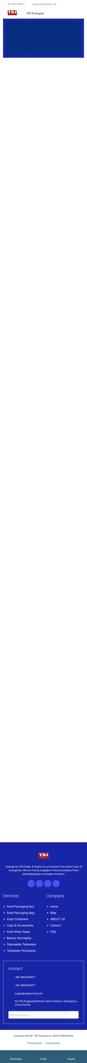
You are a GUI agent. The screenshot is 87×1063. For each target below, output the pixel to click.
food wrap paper (18, 931)
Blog (53, 912)
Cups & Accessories (20, 925)
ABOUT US (57, 919)
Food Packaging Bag (20, 912)
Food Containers (17, 919)
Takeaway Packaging (21, 950)
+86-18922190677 (16, 4)
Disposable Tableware (21, 944)
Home (54, 906)
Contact (55, 925)
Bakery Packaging (19, 938)
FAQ (53, 931)
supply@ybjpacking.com (44, 4)
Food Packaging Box (20, 906)
